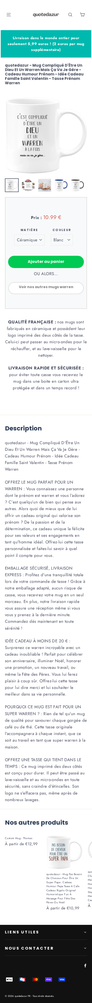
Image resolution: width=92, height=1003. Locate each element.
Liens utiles (22, 932)
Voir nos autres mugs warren (46, 286)
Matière (29, 230)
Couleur (62, 230)
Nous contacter (29, 948)
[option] (46, 135)
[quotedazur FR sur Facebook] (84, 965)
